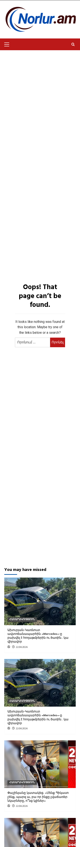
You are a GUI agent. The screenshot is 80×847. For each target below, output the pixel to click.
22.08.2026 (22, 647)
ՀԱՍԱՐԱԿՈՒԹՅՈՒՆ (22, 619)
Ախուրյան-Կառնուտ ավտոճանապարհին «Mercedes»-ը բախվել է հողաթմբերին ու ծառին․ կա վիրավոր (37, 636)
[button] (8, 43)
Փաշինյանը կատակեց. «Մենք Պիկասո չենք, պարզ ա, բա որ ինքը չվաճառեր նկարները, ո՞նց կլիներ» (38, 797)
